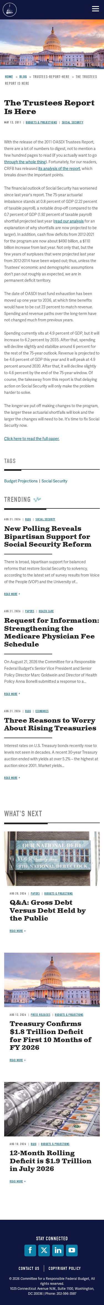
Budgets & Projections (58, 893)
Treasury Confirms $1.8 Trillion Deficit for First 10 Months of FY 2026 (51, 1036)
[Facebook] (30, 1250)
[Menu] (95, 8)
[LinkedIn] (58, 1250)
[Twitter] (44, 1250)
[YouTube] (72, 1250)
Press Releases (40, 1015)
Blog (33, 1144)
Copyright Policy (65, 1268)
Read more (10, 778)
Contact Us (29, 1268)
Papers (35, 893)
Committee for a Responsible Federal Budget (10, 10)
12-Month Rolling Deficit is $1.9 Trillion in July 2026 (51, 1161)
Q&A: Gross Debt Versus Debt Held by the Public (48, 910)
